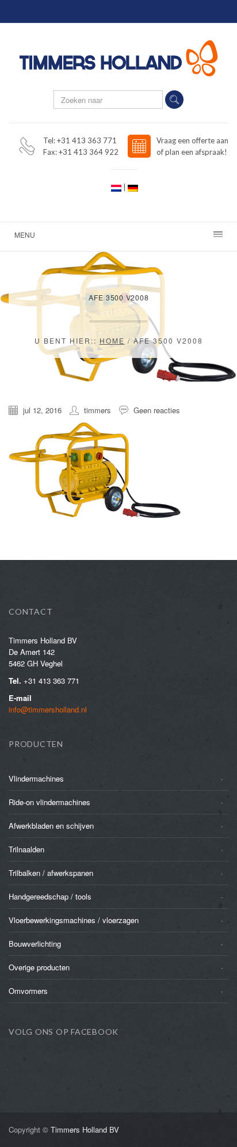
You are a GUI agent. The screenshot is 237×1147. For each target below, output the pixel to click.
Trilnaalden (26, 849)
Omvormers (28, 990)
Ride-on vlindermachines (49, 802)
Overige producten (39, 967)
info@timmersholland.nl (48, 709)
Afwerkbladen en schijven (51, 825)
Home (112, 340)
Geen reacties (156, 410)
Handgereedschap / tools (50, 896)
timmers (97, 410)
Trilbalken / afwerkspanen (51, 872)
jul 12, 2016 (42, 410)
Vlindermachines (36, 778)
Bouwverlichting (35, 943)
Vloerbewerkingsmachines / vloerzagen (74, 919)
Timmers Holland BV (85, 1129)
